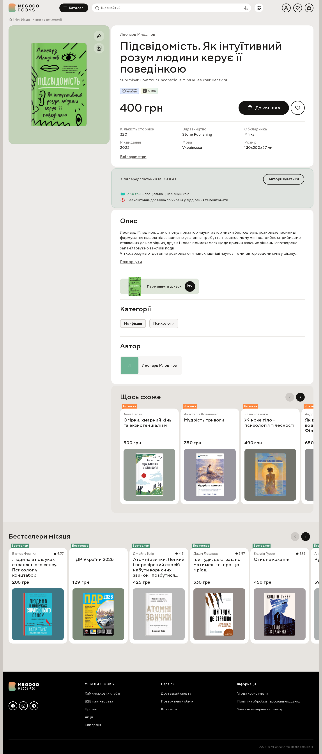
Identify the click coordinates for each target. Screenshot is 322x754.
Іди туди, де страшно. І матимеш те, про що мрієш (218, 565)
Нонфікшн (22, 20)
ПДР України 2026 (93, 559)
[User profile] (286, 8)
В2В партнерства (99, 701)
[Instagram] (23, 705)
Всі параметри (133, 157)
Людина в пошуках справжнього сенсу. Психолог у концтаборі (34, 567)
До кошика (267, 108)
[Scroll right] (300, 397)
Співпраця (93, 725)
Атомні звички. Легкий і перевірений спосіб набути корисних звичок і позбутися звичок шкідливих (158, 567)
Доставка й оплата (176, 693)
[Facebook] (13, 705)
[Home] (34, 8)
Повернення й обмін (177, 701)
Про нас (91, 709)
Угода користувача (252, 693)
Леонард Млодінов (137, 34)
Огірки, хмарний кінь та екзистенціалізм (148, 422)
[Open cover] (59, 84)
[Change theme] (259, 8)
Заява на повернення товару (260, 709)
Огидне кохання (272, 559)
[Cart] (309, 8)
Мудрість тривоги (204, 420)
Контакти (169, 709)
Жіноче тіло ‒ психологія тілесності (269, 422)
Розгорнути (131, 262)
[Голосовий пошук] (246, 8)
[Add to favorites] (298, 108)
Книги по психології (47, 20)
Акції (89, 717)
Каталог (76, 8)
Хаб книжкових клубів (102, 693)
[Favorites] (297, 8)
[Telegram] (34, 705)
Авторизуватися (283, 179)
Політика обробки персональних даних (268, 701)
